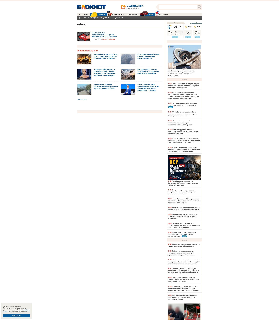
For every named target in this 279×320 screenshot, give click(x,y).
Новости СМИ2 (82, 99)
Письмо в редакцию (108, 39)
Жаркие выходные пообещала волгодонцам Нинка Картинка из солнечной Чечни (182, 234)
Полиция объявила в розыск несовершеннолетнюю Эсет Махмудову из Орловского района (183, 279)
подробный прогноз (196, 23)
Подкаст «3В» (119, 18)
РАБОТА (102, 15)
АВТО (151, 15)
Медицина (163, 15)
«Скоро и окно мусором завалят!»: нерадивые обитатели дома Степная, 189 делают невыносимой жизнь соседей (184, 262)
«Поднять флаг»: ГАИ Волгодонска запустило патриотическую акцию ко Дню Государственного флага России (184, 140)
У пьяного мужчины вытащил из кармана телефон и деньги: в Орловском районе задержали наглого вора (184, 149)
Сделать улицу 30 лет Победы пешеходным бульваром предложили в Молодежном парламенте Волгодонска (183, 270)
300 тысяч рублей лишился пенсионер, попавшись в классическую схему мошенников (183, 131)
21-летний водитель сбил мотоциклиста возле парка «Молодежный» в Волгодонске (180, 123)
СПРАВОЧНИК (133, 15)
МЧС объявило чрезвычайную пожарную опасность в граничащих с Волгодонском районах (182, 114)
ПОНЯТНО (16, 316)
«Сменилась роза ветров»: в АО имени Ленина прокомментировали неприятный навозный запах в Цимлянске (184, 288)
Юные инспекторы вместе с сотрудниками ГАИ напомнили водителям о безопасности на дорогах (184, 225)
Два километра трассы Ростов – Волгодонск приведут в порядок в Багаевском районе (182, 297)
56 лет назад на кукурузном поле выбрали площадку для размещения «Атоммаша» (182, 216)
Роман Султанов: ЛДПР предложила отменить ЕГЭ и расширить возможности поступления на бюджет (184, 201)
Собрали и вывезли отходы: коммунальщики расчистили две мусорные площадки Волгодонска (181, 253)
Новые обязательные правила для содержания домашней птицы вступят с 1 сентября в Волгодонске (184, 85)
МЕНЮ (86, 15)
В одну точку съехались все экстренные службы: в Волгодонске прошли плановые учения (182, 192)
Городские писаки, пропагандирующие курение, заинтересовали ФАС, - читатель (104, 34)
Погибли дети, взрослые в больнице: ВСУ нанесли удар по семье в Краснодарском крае (183, 183)
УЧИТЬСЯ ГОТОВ (118, 15)
